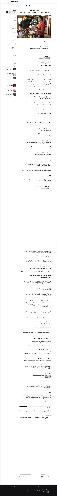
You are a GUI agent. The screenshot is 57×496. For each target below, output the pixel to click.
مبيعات (30, 10)
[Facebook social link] (26, 406)
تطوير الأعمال (14, 45)
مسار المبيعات (48, 407)
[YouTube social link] (15, 1)
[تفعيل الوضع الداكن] (19, 2)
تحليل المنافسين (14, 41)
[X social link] (17, 1)
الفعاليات (27, 489)
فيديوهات (15, 55)
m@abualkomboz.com (12, 489)
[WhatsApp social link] (12, 1)
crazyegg (45, 401)
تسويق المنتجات (14, 43)
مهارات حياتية (14, 60)
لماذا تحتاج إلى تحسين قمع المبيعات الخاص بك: (45, 63)
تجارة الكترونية (14, 37)
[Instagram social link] (16, 1)
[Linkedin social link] (13, 1)
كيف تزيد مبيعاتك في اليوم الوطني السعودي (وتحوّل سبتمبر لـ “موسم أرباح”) (10, 69)
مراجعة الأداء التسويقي (13, 59)
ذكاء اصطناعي (14, 51)
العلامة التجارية (14, 32)
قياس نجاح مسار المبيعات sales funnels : (45, 62)
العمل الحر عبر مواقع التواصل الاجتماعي (11, 33)
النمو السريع (15, 36)
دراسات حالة (14, 49)
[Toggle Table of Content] (49, 56)
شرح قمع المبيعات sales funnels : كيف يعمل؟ (45, 59)
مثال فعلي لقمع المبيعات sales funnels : (45, 60)
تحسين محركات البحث (13, 40)
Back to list (34, 411)
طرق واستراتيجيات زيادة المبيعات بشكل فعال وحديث (9, 74)
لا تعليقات (7, 75)
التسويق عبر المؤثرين (13, 29)
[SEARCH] (7, 12)
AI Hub (15, 17)
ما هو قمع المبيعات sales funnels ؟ (46, 57)
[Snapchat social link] (11, 1)
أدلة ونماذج (26, 490)
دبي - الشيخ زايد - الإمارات (12, 490)
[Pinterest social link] (22, 406)
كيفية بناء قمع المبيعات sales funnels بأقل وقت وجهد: (44, 61)
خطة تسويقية (14, 48)
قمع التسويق (14, 56)
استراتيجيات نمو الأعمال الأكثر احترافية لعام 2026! (26, 477)
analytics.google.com (41, 281)
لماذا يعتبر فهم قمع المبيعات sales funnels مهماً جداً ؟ (44, 58)
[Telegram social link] (18, 406)
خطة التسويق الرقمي (13, 47)
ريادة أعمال (15, 52)
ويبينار (15, 63)
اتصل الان (8, 1)
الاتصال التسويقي (14, 25)
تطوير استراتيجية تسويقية (37, 489)
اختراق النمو (15, 20)
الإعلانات (15, 24)
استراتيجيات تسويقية (37, 10)
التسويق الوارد (14, 28)
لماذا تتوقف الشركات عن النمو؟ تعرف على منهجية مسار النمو (43, 477)
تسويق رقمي (33, 10)
